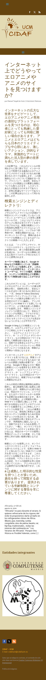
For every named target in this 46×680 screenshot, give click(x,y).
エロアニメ (29, 355)
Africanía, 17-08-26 (13, 506)
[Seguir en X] (35, 12)
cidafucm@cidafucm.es (18, 652)
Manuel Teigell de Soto (16, 101)
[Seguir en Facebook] (30, 12)
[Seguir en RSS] (39, 12)
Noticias (38, 101)
